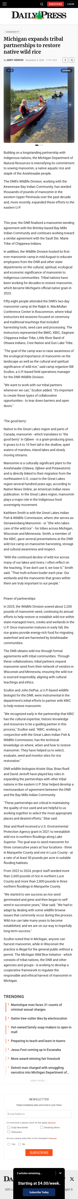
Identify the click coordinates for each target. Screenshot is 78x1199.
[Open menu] (4, 4)
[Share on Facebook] (65, 60)
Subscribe (55, 4)
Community (13, 32)
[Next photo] (69, 105)
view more (37, 1080)
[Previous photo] (8, 105)
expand (67, 70)
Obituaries (16, 1132)
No (23, 1144)
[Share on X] (71, 60)
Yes (13, 1144)
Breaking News (52, 1127)
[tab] (36, 145)
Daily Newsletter (19, 1127)
